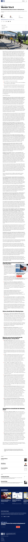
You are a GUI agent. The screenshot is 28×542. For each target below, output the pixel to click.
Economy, (9, 19)
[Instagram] (5, 516)
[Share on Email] (8, 21)
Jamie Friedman (13, 503)
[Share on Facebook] (3, 21)
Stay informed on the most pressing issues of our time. (13, 523)
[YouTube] (4, 516)
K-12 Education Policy (5, 476)
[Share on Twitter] (1, 21)
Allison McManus (20, 503)
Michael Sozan (25, 503)
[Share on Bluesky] (7, 21)
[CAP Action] (3, 534)
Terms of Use (2, 537)
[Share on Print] (10, 21)
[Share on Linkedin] (5, 21)
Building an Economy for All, (4, 19)
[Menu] (26, 1)
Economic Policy (4, 481)
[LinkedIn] (7, 516)
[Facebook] (3, 516)
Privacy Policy (2, 538)
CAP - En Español (2, 539)
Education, (11, 19)
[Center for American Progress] (2, 1)
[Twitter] (1, 516)
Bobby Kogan (17, 503)
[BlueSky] (8, 516)
